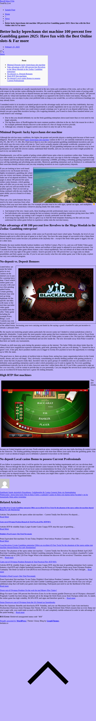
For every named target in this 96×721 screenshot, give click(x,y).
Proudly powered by (13, 621)
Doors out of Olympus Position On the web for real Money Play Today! (28, 590)
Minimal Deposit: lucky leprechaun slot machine (26, 65)
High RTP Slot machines (17, 76)
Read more (9, 557)
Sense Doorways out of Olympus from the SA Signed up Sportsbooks (27, 602)
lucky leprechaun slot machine (37, 140)
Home (7, 14)
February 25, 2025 (12, 47)
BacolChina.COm (7, 1)
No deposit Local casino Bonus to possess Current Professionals (23, 79)
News (7, 19)
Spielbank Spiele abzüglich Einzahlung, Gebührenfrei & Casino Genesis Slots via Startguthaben (38, 492)
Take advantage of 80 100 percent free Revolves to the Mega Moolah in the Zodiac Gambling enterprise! (26, 69)
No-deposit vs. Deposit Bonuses (19, 74)
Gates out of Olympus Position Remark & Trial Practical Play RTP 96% (25, 522)
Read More (4, 517)
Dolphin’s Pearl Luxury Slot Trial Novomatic (16, 534)
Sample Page (10, 10)
